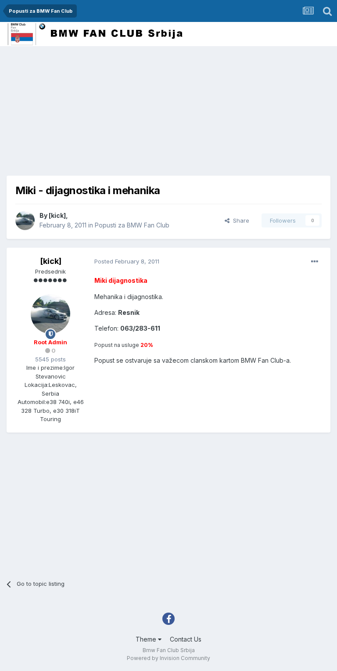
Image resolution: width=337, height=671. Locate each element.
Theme (147, 639)
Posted (126, 261)
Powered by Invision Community (168, 658)
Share (239, 220)
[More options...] (314, 261)
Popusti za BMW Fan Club (132, 225)
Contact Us (185, 639)
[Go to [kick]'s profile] (25, 220)
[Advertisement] (109, 114)
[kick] (57, 215)
